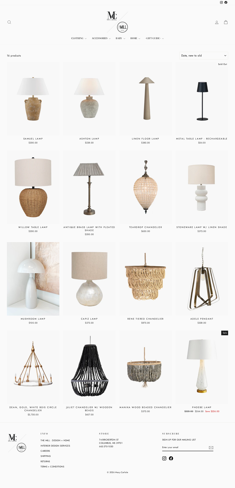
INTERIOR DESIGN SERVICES (55, 445)
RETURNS (45, 461)
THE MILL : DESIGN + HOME (55, 440)
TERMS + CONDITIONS (52, 466)
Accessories (100, 38)
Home (134, 38)
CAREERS (45, 451)
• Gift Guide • (153, 38)
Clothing (77, 38)
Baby (119, 38)
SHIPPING (46, 456)
